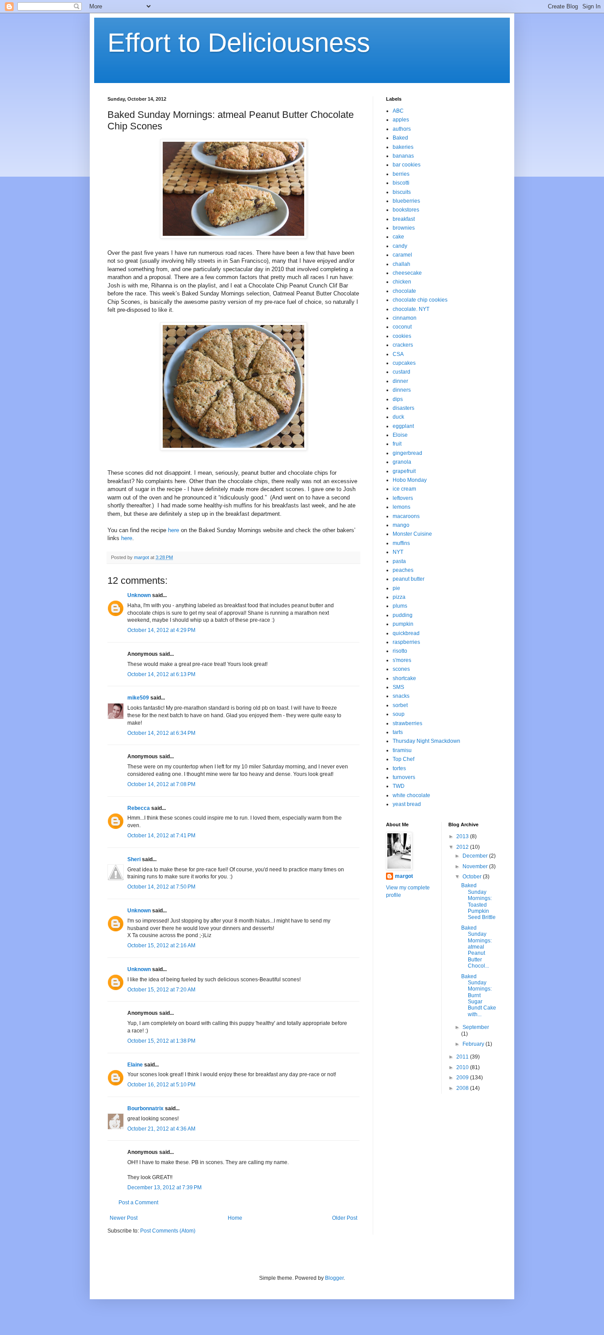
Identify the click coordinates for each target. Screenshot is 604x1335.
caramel (402, 255)
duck (398, 417)
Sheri (134, 859)
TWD (399, 786)
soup (399, 714)
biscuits (402, 192)
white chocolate (411, 795)
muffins (401, 543)
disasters (403, 408)
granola (402, 462)
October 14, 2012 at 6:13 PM (161, 674)
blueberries (406, 201)
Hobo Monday (410, 480)
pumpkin (403, 624)
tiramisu (402, 750)
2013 (463, 836)
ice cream (404, 489)
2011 (463, 1057)
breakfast (404, 219)
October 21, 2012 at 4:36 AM (161, 1129)
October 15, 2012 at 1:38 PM (161, 1041)
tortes (399, 768)
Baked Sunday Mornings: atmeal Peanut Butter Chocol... (476, 947)
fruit (397, 444)
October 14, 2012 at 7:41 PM (161, 835)
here (173, 530)
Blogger (334, 1278)
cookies (402, 336)
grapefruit (404, 471)
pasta (399, 561)
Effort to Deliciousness (238, 42)
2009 (463, 1077)
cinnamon (405, 318)
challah (401, 264)
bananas (403, 156)
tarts (398, 732)
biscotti (401, 183)
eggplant (403, 426)
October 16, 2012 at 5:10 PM (161, 1085)
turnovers (404, 777)
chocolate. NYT (411, 309)
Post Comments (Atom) (167, 1231)
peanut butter (408, 579)
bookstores (406, 210)
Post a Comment (138, 1202)
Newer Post (124, 1218)
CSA (398, 354)
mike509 (138, 698)
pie (396, 588)
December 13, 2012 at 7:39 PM (164, 1187)
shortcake (404, 678)
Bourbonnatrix (145, 1108)
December (476, 856)
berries (401, 174)
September (476, 1027)
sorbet (400, 705)
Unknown (139, 595)
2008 (463, 1088)
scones (401, 669)
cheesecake (407, 273)
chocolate (404, 291)
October (473, 877)
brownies (404, 228)
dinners (402, 390)
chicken (402, 282)
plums (400, 606)
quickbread (406, 633)
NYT (398, 552)
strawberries (407, 723)
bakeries (403, 147)
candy (400, 246)
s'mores (402, 660)
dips (398, 399)
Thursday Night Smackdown (426, 741)
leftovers (403, 498)
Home (235, 1218)
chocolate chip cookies (420, 300)
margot (404, 876)
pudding (403, 615)
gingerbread (407, 453)
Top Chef (403, 759)
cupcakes (404, 363)
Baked (400, 138)
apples (401, 120)
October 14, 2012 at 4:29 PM (161, 630)
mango (401, 525)
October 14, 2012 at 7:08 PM (161, 784)
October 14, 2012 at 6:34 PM (161, 733)
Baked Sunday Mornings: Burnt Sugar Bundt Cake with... (478, 995)
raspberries (406, 642)
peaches (403, 570)
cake (398, 237)
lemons (401, 507)
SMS (398, 687)
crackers (403, 345)
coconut (402, 327)
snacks (401, 696)
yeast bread (407, 804)
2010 (463, 1067)
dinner (400, 381)
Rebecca (138, 808)
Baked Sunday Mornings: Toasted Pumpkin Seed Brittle (478, 901)
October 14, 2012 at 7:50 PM (161, 887)
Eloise (400, 435)
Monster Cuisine (412, 534)
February (474, 1044)
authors (402, 129)
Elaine (135, 1065)
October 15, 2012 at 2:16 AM (161, 945)
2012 (463, 847)
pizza (399, 597)
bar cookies (407, 165)
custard (401, 372)
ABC (398, 111)
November (476, 866)
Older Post (344, 1218)
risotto (400, 651)
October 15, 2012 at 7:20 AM (161, 990)
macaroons (406, 516)
